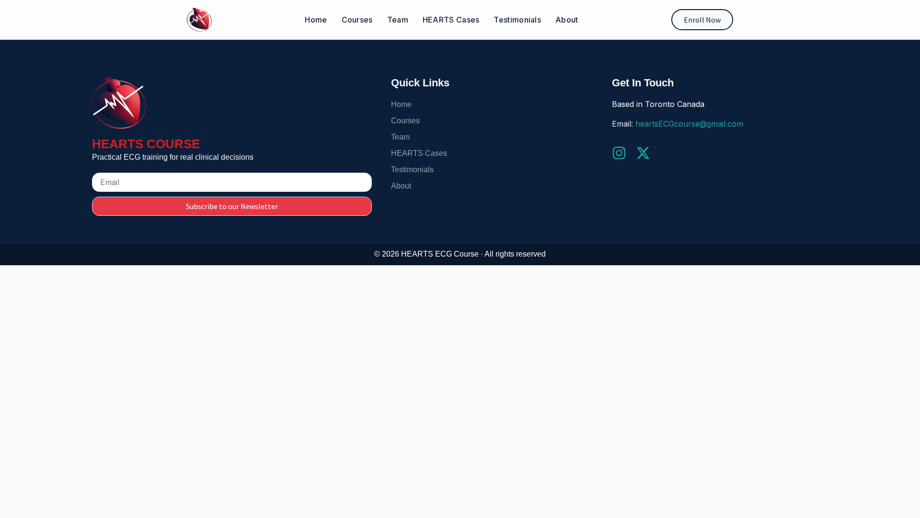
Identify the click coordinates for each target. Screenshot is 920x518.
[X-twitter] (643, 153)
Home (316, 19)
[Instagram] (619, 153)
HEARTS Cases (451, 19)
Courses (357, 19)
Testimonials (517, 19)
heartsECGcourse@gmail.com (689, 124)
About (566, 19)
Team (397, 19)
